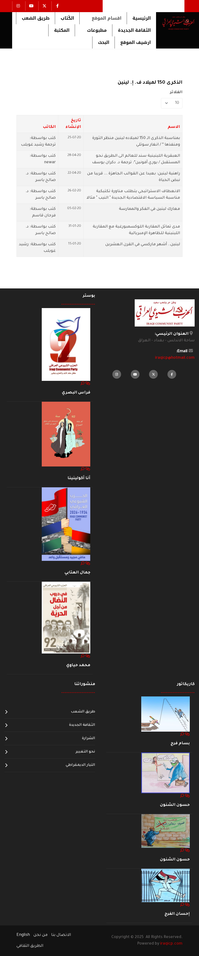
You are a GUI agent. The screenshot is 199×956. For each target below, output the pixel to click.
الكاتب (49, 127)
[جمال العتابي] (66, 524)
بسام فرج (180, 743)
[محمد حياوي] (66, 618)
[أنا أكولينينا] (66, 434)
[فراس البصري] (66, 345)
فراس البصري (76, 393)
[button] (103, 18)
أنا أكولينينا (78, 478)
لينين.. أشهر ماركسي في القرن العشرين (142, 244)
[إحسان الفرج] (165, 885)
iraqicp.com (171, 944)
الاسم (174, 127)
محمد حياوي (78, 665)
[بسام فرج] (165, 714)
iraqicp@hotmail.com (175, 358)
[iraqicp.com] (175, 23)
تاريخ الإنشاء (73, 123)
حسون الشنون (175, 805)
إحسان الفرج (177, 914)
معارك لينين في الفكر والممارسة (149, 209)
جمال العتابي (77, 573)
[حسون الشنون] (165, 773)
